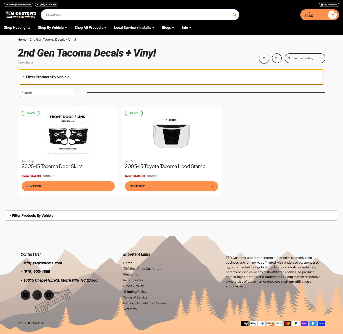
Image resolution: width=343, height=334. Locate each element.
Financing (130, 274)
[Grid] (264, 58)
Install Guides (133, 280)
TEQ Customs (36, 322)
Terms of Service (135, 297)
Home (22, 39)
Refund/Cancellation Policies (144, 303)
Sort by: (293, 58)
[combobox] (47, 93)
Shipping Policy (134, 292)
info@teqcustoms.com (18, 4)
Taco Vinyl (28, 161)
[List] (277, 58)
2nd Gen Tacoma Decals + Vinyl (53, 39)
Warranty (130, 309)
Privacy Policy (133, 286)
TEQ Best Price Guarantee (142, 269)
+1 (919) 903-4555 (47, 4)
